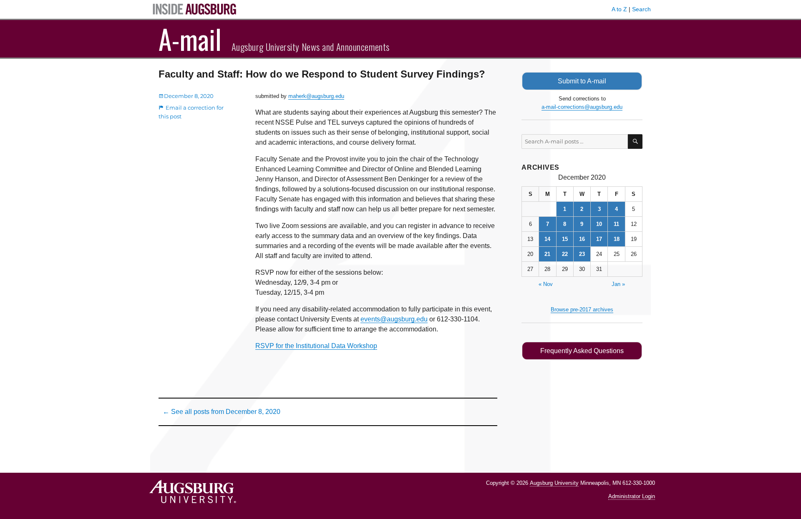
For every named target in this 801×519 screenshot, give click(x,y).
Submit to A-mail (582, 81)
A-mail (190, 38)
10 (599, 224)
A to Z (619, 9)
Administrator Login (631, 496)
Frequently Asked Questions (582, 350)
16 (582, 239)
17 (599, 239)
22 (565, 254)
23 (582, 254)
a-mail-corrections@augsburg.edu (582, 107)
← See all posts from (221, 411)
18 (617, 239)
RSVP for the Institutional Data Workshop (316, 345)
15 (565, 239)
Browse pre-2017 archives (582, 309)
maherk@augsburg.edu (316, 96)
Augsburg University (554, 483)
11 (616, 224)
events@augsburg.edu (394, 319)
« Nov (546, 284)
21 (547, 254)
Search (641, 9)
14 (547, 239)
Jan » (618, 284)
